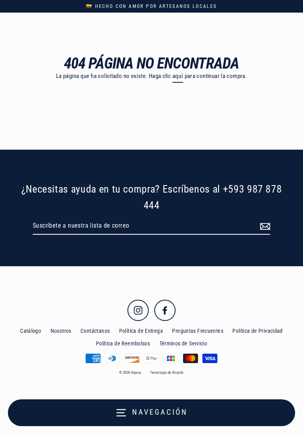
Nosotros (60, 331)
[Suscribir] (264, 226)
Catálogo (30, 331)
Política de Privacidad (257, 331)
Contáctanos (95, 331)
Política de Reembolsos (123, 343)
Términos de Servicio (183, 343)
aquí (177, 76)
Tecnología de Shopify (167, 373)
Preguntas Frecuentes (197, 331)
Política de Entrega (141, 331)
